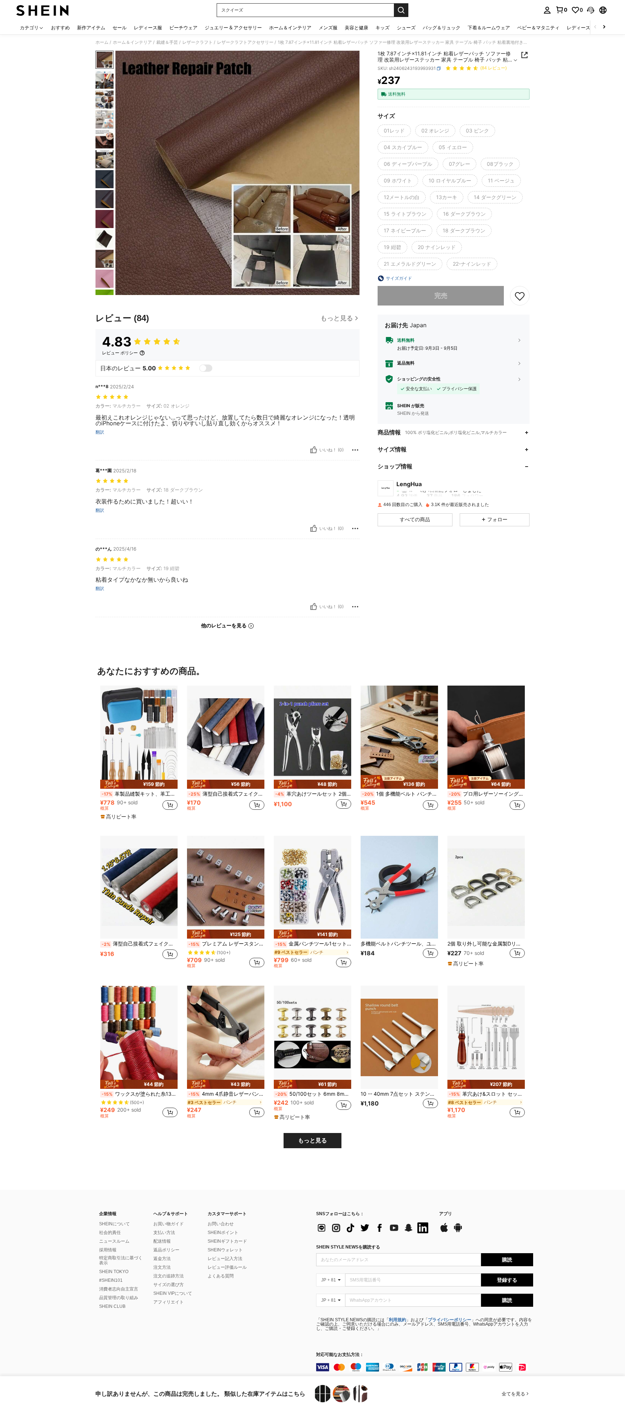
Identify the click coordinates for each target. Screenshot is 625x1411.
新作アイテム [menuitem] (91, 27)
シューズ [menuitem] (406, 27)
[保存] (520, 296)
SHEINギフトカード (227, 1241)
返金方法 (162, 1258)
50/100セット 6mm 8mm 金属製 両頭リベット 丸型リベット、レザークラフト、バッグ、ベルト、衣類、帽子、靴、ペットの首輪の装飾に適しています (313, 1094)
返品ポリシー (166, 1249)
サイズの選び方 (168, 1284)
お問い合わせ (221, 1223)
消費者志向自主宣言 (118, 1289)
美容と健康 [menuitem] (356, 27)
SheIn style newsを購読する (348, 1247)
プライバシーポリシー (449, 1319)
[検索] (401, 10)
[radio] (394, 131)
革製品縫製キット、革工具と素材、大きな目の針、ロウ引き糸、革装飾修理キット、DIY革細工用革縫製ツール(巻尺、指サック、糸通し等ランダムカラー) (140, 794)
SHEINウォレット (225, 1249)
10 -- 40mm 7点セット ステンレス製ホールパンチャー (399, 1094)
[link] (561, 9)
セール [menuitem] (119, 27)
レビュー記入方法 (225, 1258)
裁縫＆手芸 (167, 42)
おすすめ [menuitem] (60, 27)
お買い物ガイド (168, 1223)
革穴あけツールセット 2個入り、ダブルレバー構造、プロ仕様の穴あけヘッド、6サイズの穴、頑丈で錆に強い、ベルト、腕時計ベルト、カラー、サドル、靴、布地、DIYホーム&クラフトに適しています (313, 794)
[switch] (205, 368)
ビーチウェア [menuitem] (183, 27)
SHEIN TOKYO (113, 1271)
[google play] (458, 1231)
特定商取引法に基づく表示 (121, 1260)
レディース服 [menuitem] (148, 27)
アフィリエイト (168, 1302)
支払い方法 (164, 1232)
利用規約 (397, 1319)
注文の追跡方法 (168, 1276)
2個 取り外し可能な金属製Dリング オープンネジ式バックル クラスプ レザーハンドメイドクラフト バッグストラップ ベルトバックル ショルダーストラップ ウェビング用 (486, 944)
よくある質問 (221, 1276)
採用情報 (107, 1249)
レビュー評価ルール (227, 1267)
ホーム (102, 42)
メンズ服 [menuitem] (328, 27)
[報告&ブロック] (355, 450)
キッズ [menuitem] (382, 27)
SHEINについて (114, 1223)
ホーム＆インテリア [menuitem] (290, 27)
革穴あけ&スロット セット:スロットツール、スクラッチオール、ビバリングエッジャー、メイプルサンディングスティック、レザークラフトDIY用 (487, 1094)
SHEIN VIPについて (172, 1293)
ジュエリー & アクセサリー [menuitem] (233, 27)
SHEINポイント (223, 1232)
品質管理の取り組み (118, 1297)
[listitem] (138, 755)
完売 (440, 295)
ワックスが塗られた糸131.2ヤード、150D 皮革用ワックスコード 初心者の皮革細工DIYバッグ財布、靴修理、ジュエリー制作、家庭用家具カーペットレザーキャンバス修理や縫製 (140, 1094)
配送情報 (162, 1241)
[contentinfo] (424, 1367)
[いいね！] (313, 450)
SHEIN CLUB (112, 1306)
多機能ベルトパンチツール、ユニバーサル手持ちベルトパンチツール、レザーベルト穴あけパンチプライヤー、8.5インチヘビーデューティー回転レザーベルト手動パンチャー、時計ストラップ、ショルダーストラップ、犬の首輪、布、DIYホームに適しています (399, 944)
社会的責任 (110, 1232)
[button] (590, 10)
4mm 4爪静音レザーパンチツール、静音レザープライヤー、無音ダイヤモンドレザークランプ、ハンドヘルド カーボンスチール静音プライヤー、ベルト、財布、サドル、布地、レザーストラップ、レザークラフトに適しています (226, 1094)
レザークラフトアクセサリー (245, 42)
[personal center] (547, 10)
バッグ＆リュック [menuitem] (441, 27)
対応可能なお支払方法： (340, 1354)
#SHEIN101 (111, 1280)
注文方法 (162, 1267)
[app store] (444, 1231)
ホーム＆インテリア (132, 42)
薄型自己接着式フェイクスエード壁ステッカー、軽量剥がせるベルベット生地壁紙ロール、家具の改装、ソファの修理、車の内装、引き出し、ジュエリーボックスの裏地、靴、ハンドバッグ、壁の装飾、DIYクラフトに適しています (226, 794)
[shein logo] (42, 10)
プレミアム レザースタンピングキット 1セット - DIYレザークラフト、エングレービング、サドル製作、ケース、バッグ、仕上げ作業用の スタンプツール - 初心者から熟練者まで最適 (226, 944)
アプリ (445, 1214)
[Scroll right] (604, 27)
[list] (374, 1227)
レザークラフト (197, 42)
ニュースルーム (114, 1241)
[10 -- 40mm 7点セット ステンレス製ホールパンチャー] (399, 1037)
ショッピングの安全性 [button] (419, 379)
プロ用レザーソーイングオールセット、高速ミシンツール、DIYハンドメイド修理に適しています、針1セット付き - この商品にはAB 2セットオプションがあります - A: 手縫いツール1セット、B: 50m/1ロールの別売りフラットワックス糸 (487, 794)
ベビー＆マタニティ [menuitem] (538, 27)
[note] (139, 784)
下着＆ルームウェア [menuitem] (489, 27)
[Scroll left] (595, 27)
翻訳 (99, 432)
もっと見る (312, 1140)
